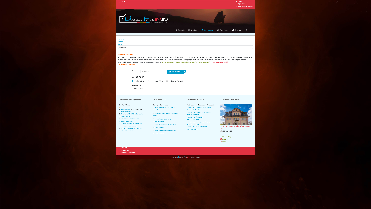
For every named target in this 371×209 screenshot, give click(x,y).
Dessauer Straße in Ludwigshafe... (200, 107)
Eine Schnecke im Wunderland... (199, 127)
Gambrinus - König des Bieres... (199, 122)
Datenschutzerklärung (245, 6)
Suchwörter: (136, 71)
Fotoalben (224, 30)
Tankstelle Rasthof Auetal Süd (131, 124)
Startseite (181, 30)
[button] (121, 1)
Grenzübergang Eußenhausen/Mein (166, 113)
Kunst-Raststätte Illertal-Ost (165, 125)
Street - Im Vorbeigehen (193, 119)
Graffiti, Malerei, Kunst (192, 129)
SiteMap (238, 30)
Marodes (155, 115)
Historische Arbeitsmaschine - (131, 119)
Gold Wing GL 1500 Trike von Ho (132, 114)
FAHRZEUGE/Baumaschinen (126, 121)
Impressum (241, 4)
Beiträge (193, 30)
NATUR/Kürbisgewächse (125, 111)
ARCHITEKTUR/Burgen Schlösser (127, 131)
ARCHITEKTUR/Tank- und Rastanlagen (128, 126)
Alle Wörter (140, 81)
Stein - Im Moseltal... (195, 117)
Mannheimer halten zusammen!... (199, 112)
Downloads (208, 30)
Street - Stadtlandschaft (193, 109)
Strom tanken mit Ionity (163, 119)
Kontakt (240, 1)
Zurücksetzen (176, 72)
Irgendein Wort (158, 81)
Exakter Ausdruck (177, 81)
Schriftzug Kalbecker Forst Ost (165, 130)
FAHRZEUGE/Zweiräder (124, 116)
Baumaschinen (156, 109)
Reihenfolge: (136, 86)
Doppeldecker (125, 109)
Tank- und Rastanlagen (158, 121)
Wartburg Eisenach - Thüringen (131, 128)
